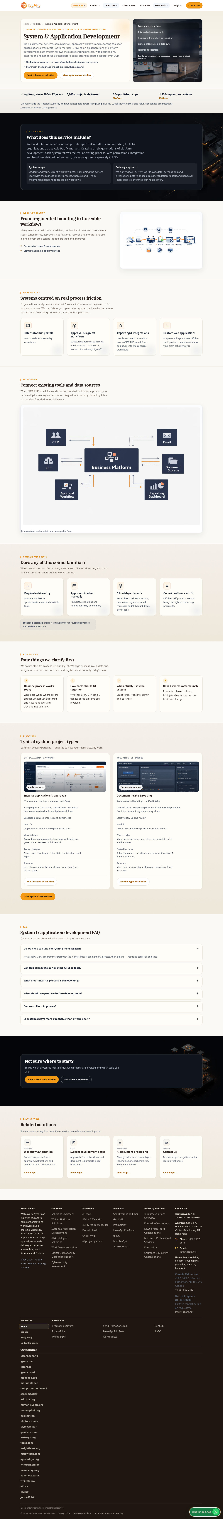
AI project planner (92, 1241)
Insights (177, 5)
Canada (24, 1331)
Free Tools (160, 5)
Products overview (62, 1326)
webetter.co (27, 1481)
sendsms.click (28, 1394)
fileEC (116, 1235)
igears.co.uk (27, 1372)
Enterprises (150, 1247)
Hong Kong (26, 1337)
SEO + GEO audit (91, 1219)
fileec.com (26, 1442)
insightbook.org (30, 1448)
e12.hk (24, 1492)
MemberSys (120, 1241)
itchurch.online (29, 1464)
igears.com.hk (29, 1356)
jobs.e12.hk (27, 1497)
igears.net (26, 1361)
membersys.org (29, 1470)
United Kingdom (29, 1342)
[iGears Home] (30, 5)
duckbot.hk (27, 1415)
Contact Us (194, 5)
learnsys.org (28, 1437)
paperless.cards (29, 1475)
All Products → (121, 1246)
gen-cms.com (28, 1432)
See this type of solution (40, 881)
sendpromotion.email (33, 1388)
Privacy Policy (64, 1513)
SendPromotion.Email (125, 1214)
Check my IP (89, 1235)
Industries (110, 5)
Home (26, 24)
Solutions (78, 5)
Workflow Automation (64, 1247)
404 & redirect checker (95, 1225)
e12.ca (24, 1486)
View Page (29, 1172)
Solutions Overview (62, 1214)
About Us (145, 5)
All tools (86, 1214)
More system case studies (38, 896)
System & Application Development (61, 24)
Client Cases (128, 5)
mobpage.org (28, 1377)
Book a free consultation (40, 75)
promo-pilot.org (30, 1410)
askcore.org (27, 1399)
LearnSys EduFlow (123, 1230)
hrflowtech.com (30, 1453)
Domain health (90, 1230)
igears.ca (26, 1366)
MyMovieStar (28, 1426)
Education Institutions (157, 1223)
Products (95, 5)
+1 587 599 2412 (184, 1289)
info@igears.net (188, 1251)
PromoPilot (119, 1225)
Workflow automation (76, 1079)
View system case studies (77, 75)
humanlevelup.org (31, 1404)
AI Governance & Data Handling (109, 1513)
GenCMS (118, 1219)
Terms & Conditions (82, 1513)
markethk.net (29, 1383)
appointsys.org (29, 1459)
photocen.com (29, 1421)
